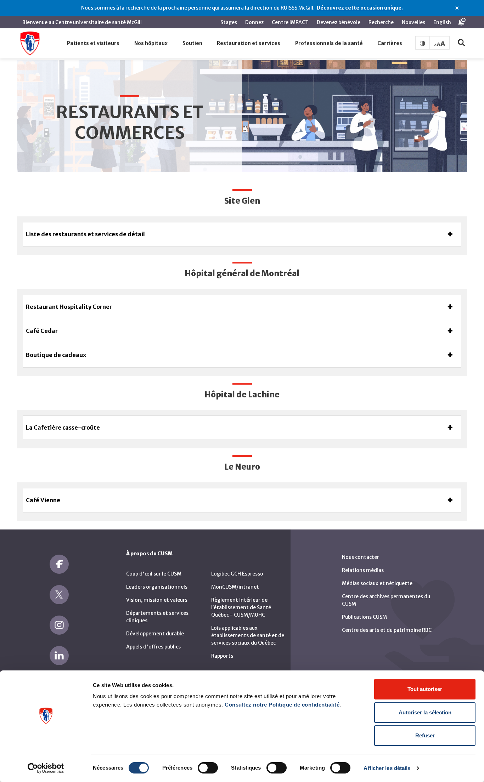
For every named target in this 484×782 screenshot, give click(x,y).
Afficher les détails (387, 768)
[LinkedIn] (59, 655)
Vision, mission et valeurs (156, 600)
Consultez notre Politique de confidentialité (282, 705)
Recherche (381, 22)
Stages (228, 22)
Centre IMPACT (290, 22)
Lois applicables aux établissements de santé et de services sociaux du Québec (247, 635)
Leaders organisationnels (156, 587)
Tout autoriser (424, 689)
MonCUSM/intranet (235, 587)
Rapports (222, 656)
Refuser (425, 735)
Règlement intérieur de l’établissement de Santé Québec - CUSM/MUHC (241, 607)
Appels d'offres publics (153, 647)
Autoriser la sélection (425, 712)
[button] (93, 43)
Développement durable (155, 633)
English (442, 22)
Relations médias (363, 570)
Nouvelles (413, 22)
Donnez (254, 22)
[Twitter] (59, 594)
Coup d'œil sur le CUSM (153, 574)
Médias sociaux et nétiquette (377, 583)
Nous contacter (360, 557)
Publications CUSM (364, 617)
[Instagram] (59, 625)
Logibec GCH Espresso (237, 574)
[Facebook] (59, 564)
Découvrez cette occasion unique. (360, 8)
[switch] (208, 768)
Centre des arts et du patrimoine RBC (387, 630)
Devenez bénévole (338, 22)
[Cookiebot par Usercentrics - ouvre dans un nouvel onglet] (46, 768)
